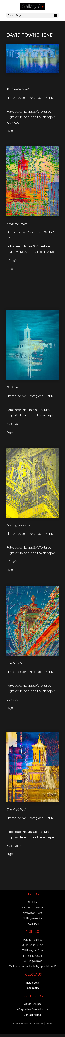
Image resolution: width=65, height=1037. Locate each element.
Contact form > (32, 1014)
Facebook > (32, 987)
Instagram (32, 982)
